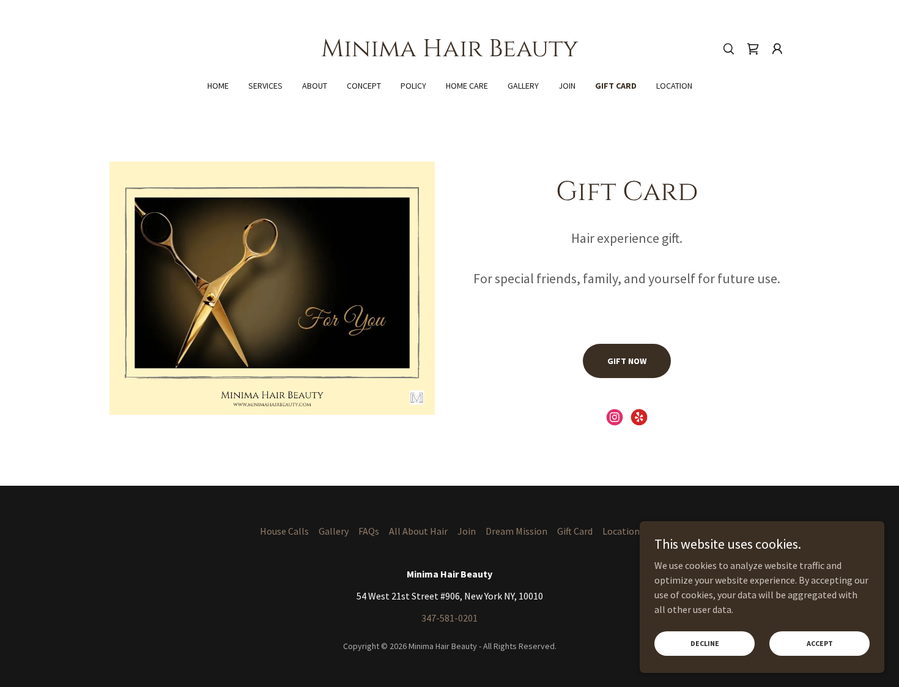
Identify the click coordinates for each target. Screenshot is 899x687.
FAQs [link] (368, 531)
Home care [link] (467, 85)
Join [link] (566, 85)
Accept (820, 643)
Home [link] (218, 85)
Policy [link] (413, 85)
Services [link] (265, 85)
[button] (777, 49)
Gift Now (626, 360)
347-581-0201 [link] (449, 618)
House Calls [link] (284, 531)
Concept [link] (364, 85)
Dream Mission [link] (516, 531)
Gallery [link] (523, 85)
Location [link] (674, 85)
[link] (450, 52)
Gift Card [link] (616, 85)
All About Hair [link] (418, 531)
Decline (704, 643)
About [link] (314, 85)
